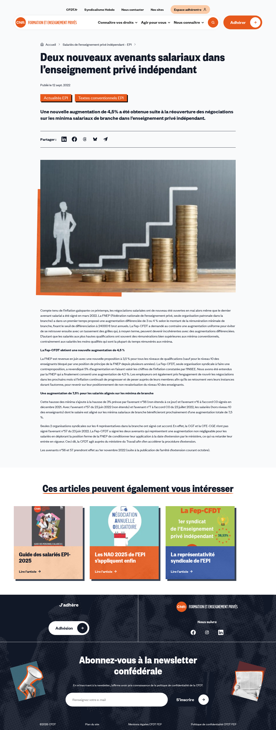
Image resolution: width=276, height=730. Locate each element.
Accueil (50, 44)
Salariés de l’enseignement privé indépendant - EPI (97, 44)
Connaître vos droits (116, 22)
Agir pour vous (153, 22)
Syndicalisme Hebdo (99, 9)
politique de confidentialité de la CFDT (180, 685)
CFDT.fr (71, 9)
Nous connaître (187, 22)
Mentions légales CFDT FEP (145, 724)
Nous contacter (132, 9)
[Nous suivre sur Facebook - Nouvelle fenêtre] (193, 632)
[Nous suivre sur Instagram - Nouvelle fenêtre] (207, 632)
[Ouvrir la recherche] (213, 22)
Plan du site (92, 724)
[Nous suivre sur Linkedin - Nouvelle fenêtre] (220, 632)
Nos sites (157, 9)
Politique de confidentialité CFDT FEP (213, 724)
